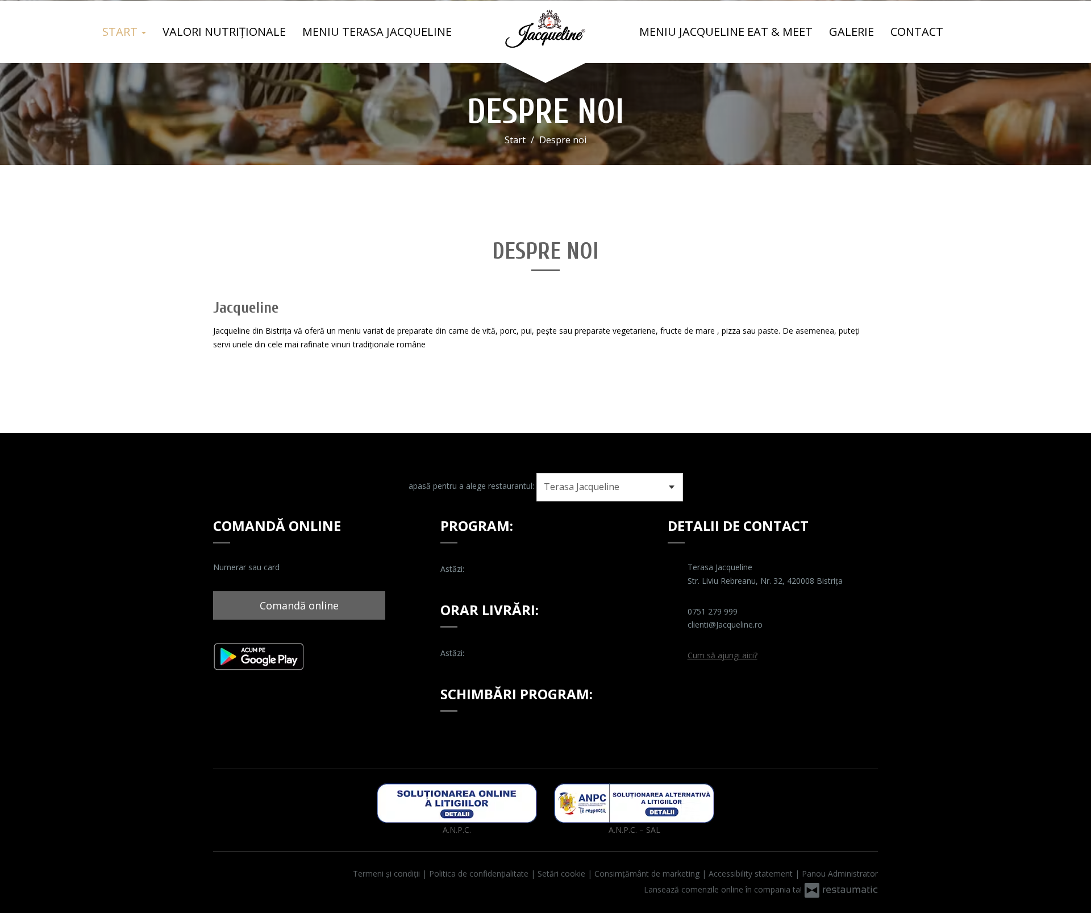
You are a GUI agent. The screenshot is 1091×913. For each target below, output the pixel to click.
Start (121, 31)
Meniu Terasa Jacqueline (377, 31)
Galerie (851, 31)
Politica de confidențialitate (480, 873)
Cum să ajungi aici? (722, 655)
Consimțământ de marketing (648, 873)
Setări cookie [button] (563, 873)
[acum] (480, 569)
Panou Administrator (840, 873)
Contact (916, 31)
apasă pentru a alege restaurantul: (471, 485)
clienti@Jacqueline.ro (725, 624)
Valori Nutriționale (224, 31)
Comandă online (299, 605)
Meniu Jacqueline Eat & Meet (726, 31)
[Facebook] (677, 690)
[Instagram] (699, 690)
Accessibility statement (752, 873)
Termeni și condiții (387, 873)
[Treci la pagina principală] (545, 29)
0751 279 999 (713, 611)
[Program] (497, 569)
